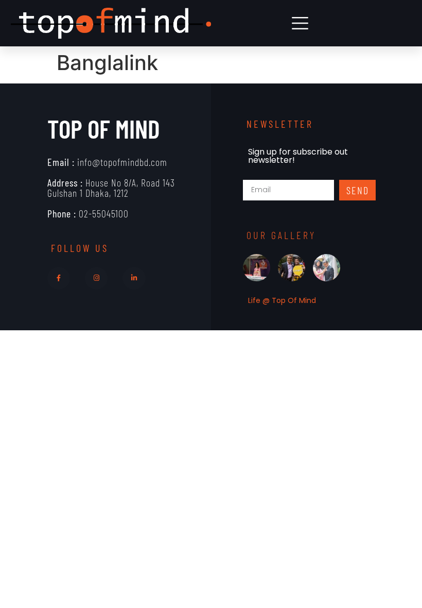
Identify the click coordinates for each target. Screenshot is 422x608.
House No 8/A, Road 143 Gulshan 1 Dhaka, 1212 (111, 187)
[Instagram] (96, 278)
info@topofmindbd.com (107, 162)
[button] (300, 23)
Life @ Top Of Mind (282, 300)
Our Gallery (281, 235)
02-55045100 (88, 213)
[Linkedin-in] (133, 278)
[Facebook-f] (58, 278)
